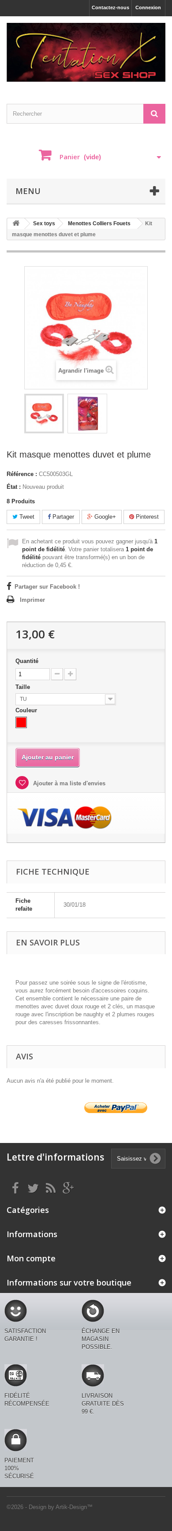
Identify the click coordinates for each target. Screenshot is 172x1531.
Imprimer (32, 600)
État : (14, 486)
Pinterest (146, 516)
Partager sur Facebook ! (47, 586)
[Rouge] (21, 722)
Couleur (27, 710)
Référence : (22, 474)
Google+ (104, 516)
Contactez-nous (110, 7)
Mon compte (31, 1258)
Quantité (26, 661)
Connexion (148, 7)
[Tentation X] (86, 52)
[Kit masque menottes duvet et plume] (44, 413)
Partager (62, 516)
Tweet (26, 516)
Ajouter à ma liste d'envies (68, 783)
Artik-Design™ (74, 1507)
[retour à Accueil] (15, 223)
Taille (23, 687)
